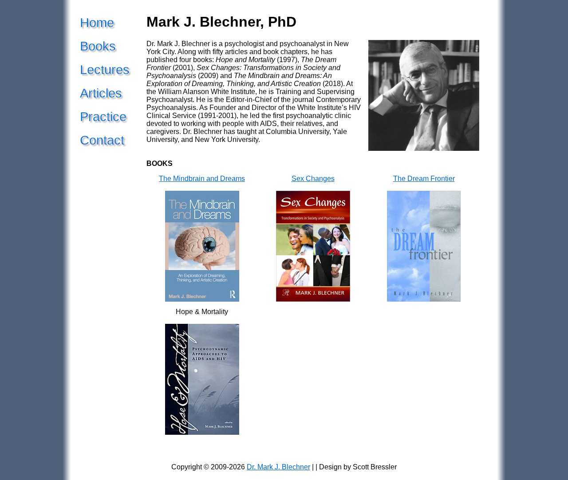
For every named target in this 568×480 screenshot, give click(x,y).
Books (98, 46)
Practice (103, 117)
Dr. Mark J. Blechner (278, 467)
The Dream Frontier (424, 178)
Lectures (105, 70)
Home (97, 23)
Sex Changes (313, 178)
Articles (101, 93)
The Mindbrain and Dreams (202, 178)
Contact (102, 140)
